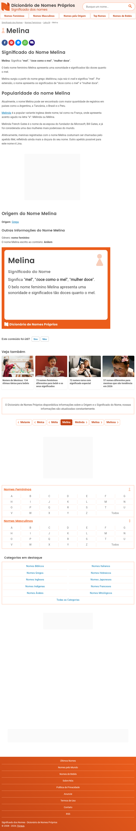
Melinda (6, 112)
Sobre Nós (68, 780)
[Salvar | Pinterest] (11, 43)
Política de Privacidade (68, 787)
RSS (68, 814)
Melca (40, 422)
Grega (15, 222)
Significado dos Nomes (12, 22)
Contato (68, 807)
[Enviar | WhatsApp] (25, 43)
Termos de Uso (68, 800)
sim (36, 339)
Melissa (111, 422)
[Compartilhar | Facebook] (5, 43)
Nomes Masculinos (18, 521)
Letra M (46, 22)
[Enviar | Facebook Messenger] (18, 43)
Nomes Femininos (33, 22)
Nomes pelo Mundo (68, 767)
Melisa (96, 422)
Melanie (25, 422)
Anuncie (68, 794)
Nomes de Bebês (68, 774)
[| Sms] (32, 43)
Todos (115, 513)
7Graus (20, 826)
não (44, 339)
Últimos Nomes (68, 760)
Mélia (54, 422)
